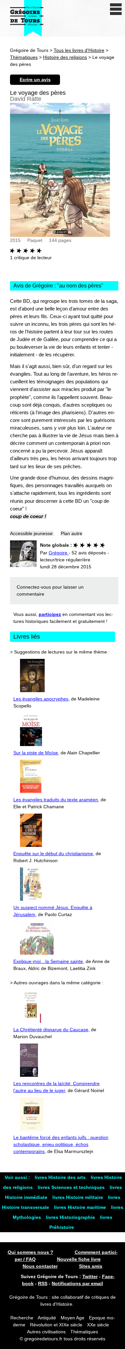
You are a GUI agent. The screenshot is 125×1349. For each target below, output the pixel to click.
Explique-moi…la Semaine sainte (48, 961)
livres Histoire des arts (61, 1177)
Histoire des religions (65, 57)
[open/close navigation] (116, 9)
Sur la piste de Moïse (35, 752)
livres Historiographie (71, 1217)
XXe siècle (98, 1324)
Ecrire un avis (35, 79)
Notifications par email (77, 1283)
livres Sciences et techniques (72, 1187)
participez (50, 614)
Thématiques (24, 57)
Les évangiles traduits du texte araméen (55, 799)
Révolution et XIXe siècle (56, 1324)
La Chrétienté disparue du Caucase (50, 1029)
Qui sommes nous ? (30, 1252)
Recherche (21, 1317)
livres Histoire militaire (78, 1197)
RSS (42, 1283)
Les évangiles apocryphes (40, 698)
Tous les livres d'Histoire (79, 50)
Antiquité (47, 1317)
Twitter (90, 1276)
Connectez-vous (34, 587)
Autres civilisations (47, 1331)
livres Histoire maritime (80, 1207)
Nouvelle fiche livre (79, 1259)
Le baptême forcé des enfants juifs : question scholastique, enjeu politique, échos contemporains (60, 1144)
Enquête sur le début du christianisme (53, 853)
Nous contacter (40, 1266)
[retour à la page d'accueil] (26, 18)
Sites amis (90, 1266)
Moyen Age (72, 1317)
